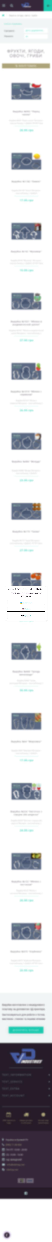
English (27, 609)
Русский (27, 615)
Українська (27, 603)
